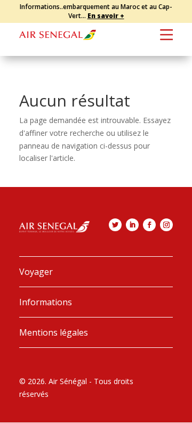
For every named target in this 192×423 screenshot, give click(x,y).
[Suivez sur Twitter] (115, 224)
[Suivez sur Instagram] (166, 224)
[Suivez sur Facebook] (149, 224)
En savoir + (105, 15)
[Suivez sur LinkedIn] (132, 224)
